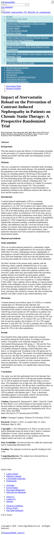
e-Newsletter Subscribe (15, 478)
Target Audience (36, 54)
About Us (10, 497)
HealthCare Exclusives (15, 47)
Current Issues (12, 24)
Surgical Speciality (15, 73)
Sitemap (9, 501)
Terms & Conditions (14, 506)
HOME (9, 17)
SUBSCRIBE (12, 61)
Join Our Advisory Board (16, 31)
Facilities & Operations (16, 80)
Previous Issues (25, 24)
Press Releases (37, 47)
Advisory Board (13, 28)
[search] (27, 4)
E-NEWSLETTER (14, 63)
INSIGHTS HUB (13, 42)
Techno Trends (19, 38)
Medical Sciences (13, 70)
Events (46, 47)
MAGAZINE (12, 21)
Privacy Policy (12, 508)
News (28, 47)
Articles (9, 38)
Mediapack (10, 56)
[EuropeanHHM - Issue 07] (13, 533)
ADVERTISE (12, 52)
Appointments (12, 49)
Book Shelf (18, 40)
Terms (18, 56)
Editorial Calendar (13, 33)
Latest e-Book (12, 474)
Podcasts (36, 38)
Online (13, 54)
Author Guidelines (22, 26)
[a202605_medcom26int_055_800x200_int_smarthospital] (26, 12)
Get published (7, 7)
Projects (29, 38)
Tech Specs (48, 54)
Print (8, 54)
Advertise (10, 485)
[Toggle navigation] (2, 9)
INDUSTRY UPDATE (16, 45)
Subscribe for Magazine (16, 492)
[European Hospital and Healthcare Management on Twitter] (5, 521)
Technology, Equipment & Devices (21, 77)
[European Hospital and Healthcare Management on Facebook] (2, 521)
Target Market (23, 54)
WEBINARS (11, 59)
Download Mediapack (15, 490)
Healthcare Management (17, 68)
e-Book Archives (39, 24)
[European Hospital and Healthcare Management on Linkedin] (8, 521)
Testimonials (11, 481)
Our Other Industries (14, 510)
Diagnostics (11, 75)
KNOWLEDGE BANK (16, 35)
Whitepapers (28, 40)
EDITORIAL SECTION (16, 19)
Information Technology (17, 82)
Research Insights (13, 88)
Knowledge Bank (13, 86)
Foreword (10, 26)
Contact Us (11, 499)
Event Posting (12, 488)
